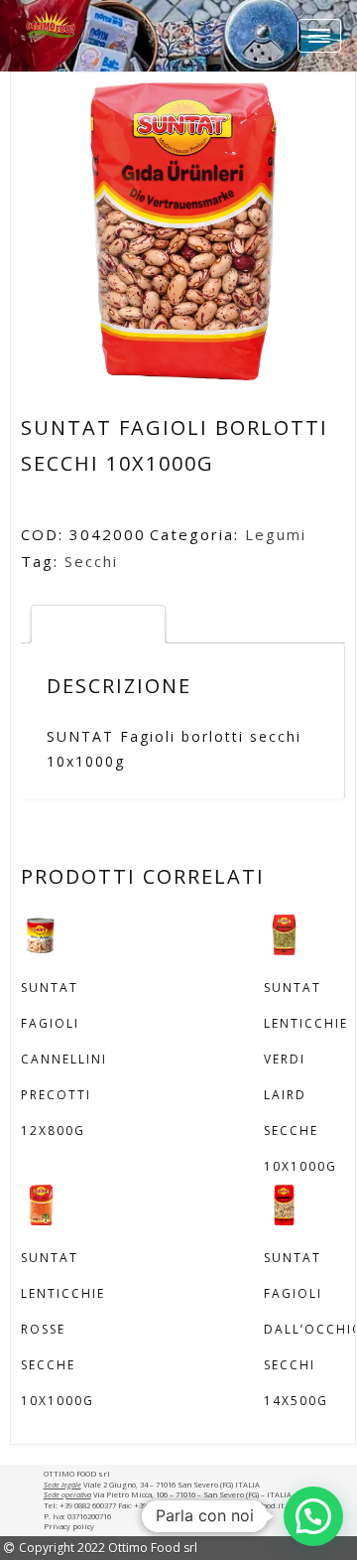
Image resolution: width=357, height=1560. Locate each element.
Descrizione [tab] (98, 624)
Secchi (91, 561)
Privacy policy (69, 1526)
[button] (313, 1516)
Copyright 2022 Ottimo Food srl (108, 1547)
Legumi (275, 534)
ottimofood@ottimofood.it (238, 1505)
